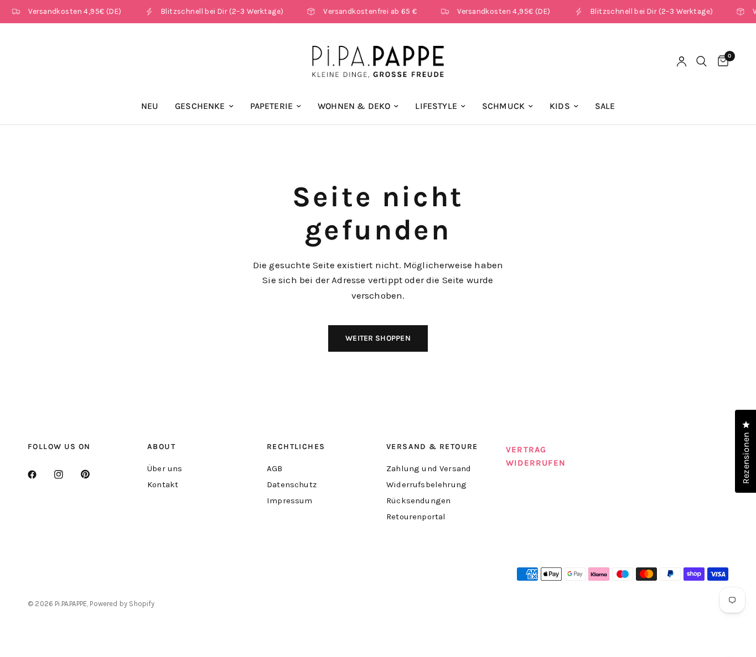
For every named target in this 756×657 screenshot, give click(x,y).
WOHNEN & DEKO (354, 106)
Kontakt (162, 484)
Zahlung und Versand (428, 468)
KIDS (560, 106)
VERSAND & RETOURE (432, 447)
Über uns (164, 468)
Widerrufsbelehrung (426, 484)
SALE (605, 106)
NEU (150, 106)
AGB (275, 468)
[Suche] (701, 61)
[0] (720, 61)
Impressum (290, 500)
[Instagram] (66, 474)
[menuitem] (150, 106)
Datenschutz (292, 484)
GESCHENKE (200, 106)
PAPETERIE (271, 106)
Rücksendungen (418, 500)
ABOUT (161, 447)
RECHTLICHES (296, 447)
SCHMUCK (503, 106)
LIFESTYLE (436, 106)
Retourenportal (416, 517)
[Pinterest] (93, 474)
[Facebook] (40, 474)
